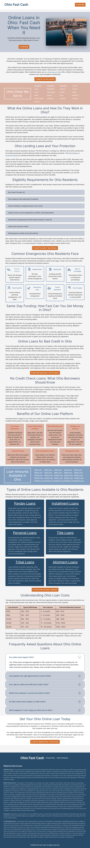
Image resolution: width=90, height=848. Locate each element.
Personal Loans (25, 533)
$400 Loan (68, 470)
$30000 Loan (69, 481)
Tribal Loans (24, 562)
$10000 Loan (79, 478)
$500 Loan (78, 470)
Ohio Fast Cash (16, 5)
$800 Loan (58, 473)
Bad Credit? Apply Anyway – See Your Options (46, 373)
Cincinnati (63, 86)
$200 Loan (48, 470)
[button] (45, 657)
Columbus (37, 86)
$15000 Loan (39, 481)
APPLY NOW (81, 4)
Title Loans (65, 533)
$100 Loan (38, 470)
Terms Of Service (62, 758)
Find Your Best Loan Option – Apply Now (45, 589)
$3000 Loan (58, 475)
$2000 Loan (48, 475)
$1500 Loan (38, 475)
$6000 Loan (38, 478)
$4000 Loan (68, 475)
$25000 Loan (59, 481)
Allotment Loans (65, 562)
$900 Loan (68, 473)
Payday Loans (25, 503)
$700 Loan (48, 473)
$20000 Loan (49, 481)
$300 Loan (58, 470)
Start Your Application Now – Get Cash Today (45, 742)
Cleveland (50, 86)
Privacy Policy (50, 758)
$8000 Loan (58, 478)
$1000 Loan (78, 473)
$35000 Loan (79, 481)
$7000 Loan (48, 478)
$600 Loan (38, 473)
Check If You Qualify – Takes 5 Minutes (46, 248)
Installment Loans (65, 503)
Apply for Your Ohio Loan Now (45, 79)
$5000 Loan (78, 475)
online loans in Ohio (54, 72)
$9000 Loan (68, 478)
